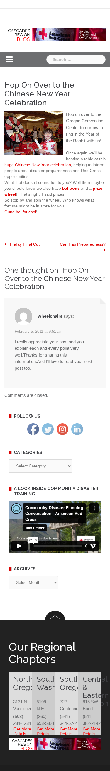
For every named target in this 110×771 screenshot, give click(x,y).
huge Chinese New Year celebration (37, 164)
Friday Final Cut (25, 244)
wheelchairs (50, 316)
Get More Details (22, 731)
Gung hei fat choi (20, 211)
